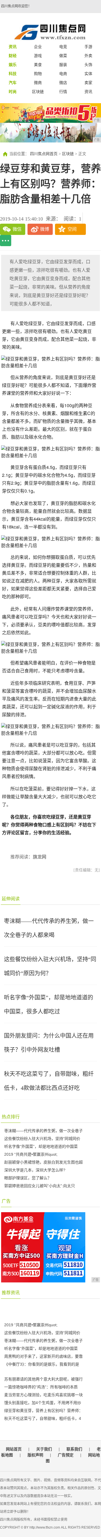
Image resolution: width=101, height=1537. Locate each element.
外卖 (88, 55)
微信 (17, 229)
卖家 (88, 82)
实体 (88, 73)
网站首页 (14, 1449)
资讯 (88, 91)
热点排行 (11, 1116)
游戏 (38, 55)
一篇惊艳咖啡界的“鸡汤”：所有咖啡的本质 (41, 1387)
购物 (38, 73)
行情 (63, 91)
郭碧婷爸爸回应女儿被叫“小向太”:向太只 (39, 1186)
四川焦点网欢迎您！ (16, 6)
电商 (63, 73)
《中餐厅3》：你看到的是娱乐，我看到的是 (41, 1364)
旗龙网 (39, 856)
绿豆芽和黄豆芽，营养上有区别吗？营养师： (43, 1410)
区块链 (38, 91)
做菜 (63, 55)
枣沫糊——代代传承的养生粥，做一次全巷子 (43, 1130)
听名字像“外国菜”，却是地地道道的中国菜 (41, 1146)
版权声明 (35, 1455)
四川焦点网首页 (44, 154)
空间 (72, 229)
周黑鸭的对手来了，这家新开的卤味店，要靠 (43, 1356)
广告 (6, 1201)
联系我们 (74, 1449)
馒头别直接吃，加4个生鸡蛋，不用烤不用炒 (42, 1402)
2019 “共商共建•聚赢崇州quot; (31, 1154)
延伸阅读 (11, 898)
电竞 (63, 46)
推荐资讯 (11, 1292)
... (5, 240)
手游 (88, 46)
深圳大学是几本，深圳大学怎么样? (34, 1170)
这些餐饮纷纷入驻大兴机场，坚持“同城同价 (42, 1138)
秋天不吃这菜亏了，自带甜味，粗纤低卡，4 (42, 1418)
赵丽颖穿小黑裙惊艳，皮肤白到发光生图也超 (43, 1162)
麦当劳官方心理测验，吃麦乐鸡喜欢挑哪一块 (43, 1395)
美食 (38, 64)
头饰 (88, 64)
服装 (63, 64)
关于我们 (44, 1449)
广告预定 (66, 1455)
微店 (63, 82)
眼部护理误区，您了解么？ (27, 1178)
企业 (38, 46)
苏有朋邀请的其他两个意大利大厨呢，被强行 (43, 1379)
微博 (44, 229)
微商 (38, 82)
